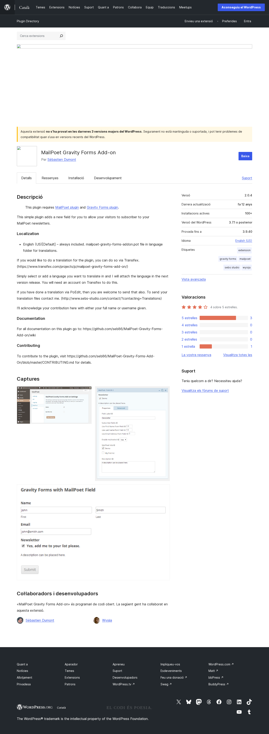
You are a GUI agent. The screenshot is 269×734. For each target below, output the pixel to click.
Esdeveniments (171, 671)
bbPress (216, 677)
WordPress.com (221, 664)
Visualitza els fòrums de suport (205, 390)
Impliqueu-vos (170, 664)
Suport (247, 178)
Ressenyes (50, 178)
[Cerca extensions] (61, 36)
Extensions (72, 677)
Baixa (245, 156)
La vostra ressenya (196, 355)
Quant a (22, 664)
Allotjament (24, 677)
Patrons (70, 684)
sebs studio (232, 267)
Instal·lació (76, 178)
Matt (213, 671)
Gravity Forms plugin (102, 207)
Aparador (71, 664)
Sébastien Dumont (61, 159)
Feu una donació (174, 677)
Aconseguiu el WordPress (241, 7)
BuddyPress (218, 684)
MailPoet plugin (67, 207)
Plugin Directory (28, 21)
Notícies (22, 671)
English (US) (243, 240)
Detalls (26, 178)
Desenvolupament (108, 178)
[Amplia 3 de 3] (164, 490)
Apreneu (119, 664)
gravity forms (228, 258)
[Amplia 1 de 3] (86, 392)
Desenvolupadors (125, 677)
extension (244, 250)
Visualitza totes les (237, 355)
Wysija (107, 620)
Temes (69, 671)
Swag (166, 684)
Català (61, 707)
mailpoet (245, 258)
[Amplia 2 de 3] (164, 392)
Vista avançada (194, 279)
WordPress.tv (124, 684)
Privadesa (24, 684)
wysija (247, 267)
